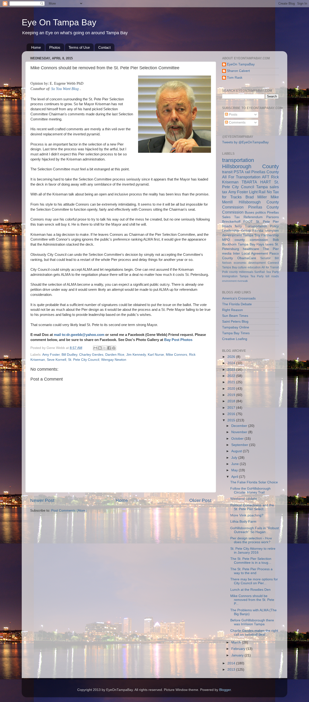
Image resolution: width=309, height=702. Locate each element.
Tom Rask (234, 77)
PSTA (239, 172)
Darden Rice (114, 354)
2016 (231, 414)
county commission (251, 240)
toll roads (272, 276)
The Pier (271, 249)
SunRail (259, 272)
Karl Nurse (156, 354)
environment (229, 280)
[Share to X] (104, 348)
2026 (231, 357)
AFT (265, 177)
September (240, 445)
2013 (231, 669)
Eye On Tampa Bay (59, 22)
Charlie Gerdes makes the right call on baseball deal (254, 632)
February (238, 649)
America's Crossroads (239, 298)
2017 (231, 408)
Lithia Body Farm (243, 521)
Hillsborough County (250, 166)
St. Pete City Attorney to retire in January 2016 (252, 550)
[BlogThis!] (100, 348)
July (234, 457)
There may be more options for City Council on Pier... (254, 581)
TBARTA (249, 182)
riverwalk (242, 280)
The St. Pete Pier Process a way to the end (251, 571)
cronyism (272, 230)
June (235, 464)
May (235, 470)
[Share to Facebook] (109, 348)
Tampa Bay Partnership (261, 235)
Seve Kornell (56, 359)
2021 (231, 382)
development (232, 235)
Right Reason (232, 310)
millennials (246, 272)
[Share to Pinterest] (113, 348)
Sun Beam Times (235, 316)
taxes (269, 244)
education (254, 267)
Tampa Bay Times (236, 333)
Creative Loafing (234, 339)
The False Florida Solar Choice (254, 482)
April (235, 477)
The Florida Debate (237, 304)
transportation (238, 160)
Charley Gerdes (91, 354)
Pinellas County (265, 172)
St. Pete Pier (267, 221)
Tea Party (272, 272)
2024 (231, 363)
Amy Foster (51, 354)
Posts (232, 114)
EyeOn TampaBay (241, 64)
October (238, 438)
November (239, 432)
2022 (231, 376)
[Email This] (95, 348)
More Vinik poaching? (246, 515)
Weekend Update (243, 498)
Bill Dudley (69, 354)
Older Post (200, 500)
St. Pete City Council (83, 359)
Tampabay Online (235, 327)
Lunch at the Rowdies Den (250, 589)
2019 (231, 395)
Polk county (230, 272)
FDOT (248, 221)
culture (242, 267)
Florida (258, 230)
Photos (54, 47)
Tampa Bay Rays (251, 244)
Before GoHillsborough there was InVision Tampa (252, 622)
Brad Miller (256, 197)
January (238, 655)
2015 (231, 420)
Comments (237, 122)
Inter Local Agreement (250, 253)
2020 (231, 388)
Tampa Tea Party (251, 276)
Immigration (230, 276)
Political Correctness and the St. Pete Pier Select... (252, 507)
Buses (249, 212)
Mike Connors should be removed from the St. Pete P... (252, 599)
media (227, 253)
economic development (250, 262)
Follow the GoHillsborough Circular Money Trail (250, 490)
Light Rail (257, 192)
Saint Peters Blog (235, 321)
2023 (231, 369)
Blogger (225, 690)
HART (265, 182)
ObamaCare (246, 258)
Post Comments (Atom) (69, 510)
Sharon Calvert (238, 71)
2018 (231, 401)
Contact (104, 47)
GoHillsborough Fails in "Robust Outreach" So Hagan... (254, 530)
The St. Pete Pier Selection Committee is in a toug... (250, 560)
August (237, 451)
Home (36, 47)
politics (260, 212)
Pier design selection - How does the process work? (251, 540)
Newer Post (42, 500)
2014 (231, 663)
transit (227, 172)
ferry (238, 226)
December (239, 426)
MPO (226, 240)
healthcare (251, 249)
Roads (227, 226)
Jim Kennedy (136, 354)
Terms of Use (79, 47)
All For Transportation (241, 177)
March (236, 642)
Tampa (262, 187)
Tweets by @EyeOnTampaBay (245, 142)
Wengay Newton (113, 359)
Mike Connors (176, 354)
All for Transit (270, 267)
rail (247, 172)
